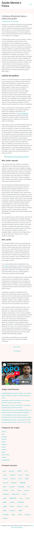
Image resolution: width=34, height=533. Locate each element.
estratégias (21, 486)
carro (25, 471)
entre (4, 486)
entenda (22, 482)
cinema (5, 475)
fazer (28, 486)
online (27, 498)
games (19, 490)
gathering (26, 490)
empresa (13, 482)
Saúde (3, 452)
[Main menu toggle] (30, 4)
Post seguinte (17, 351)
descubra (13, 478)
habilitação (6, 494)
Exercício (4, 439)
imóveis (24, 494)
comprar (20, 475)
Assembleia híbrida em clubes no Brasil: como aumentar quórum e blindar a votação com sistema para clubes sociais (16, 396)
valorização (27, 514)
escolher (12, 486)
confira (27, 475)
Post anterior (17, 347)
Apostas (4, 431)
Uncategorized (6, 21)
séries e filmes (5, 454)
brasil (19, 471)
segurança (12, 510)
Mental (3, 447)
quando (12, 506)
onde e (7, 266)
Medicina (4, 444)
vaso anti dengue (23, 113)
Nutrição (4, 449)
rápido (26, 506)
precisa (12, 502)
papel (5, 502)
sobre (20, 510)
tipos (20, 514)
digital (26, 478)
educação (5, 482)
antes (4, 471)
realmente (19, 506)
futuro (13, 490)
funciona (5, 490)
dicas (3, 434)
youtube (5, 518)
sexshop (4, 457)
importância (15, 494)
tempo (13, 514)
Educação (4, 436)
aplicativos (11, 471)
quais (5, 506)
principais (21, 502)
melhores (13, 498)
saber (5, 510)
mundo (21, 498)
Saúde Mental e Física (11, 4)
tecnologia (5, 514)
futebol (3, 442)
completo (12, 475)
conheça (5, 478)
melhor (5, 498)
